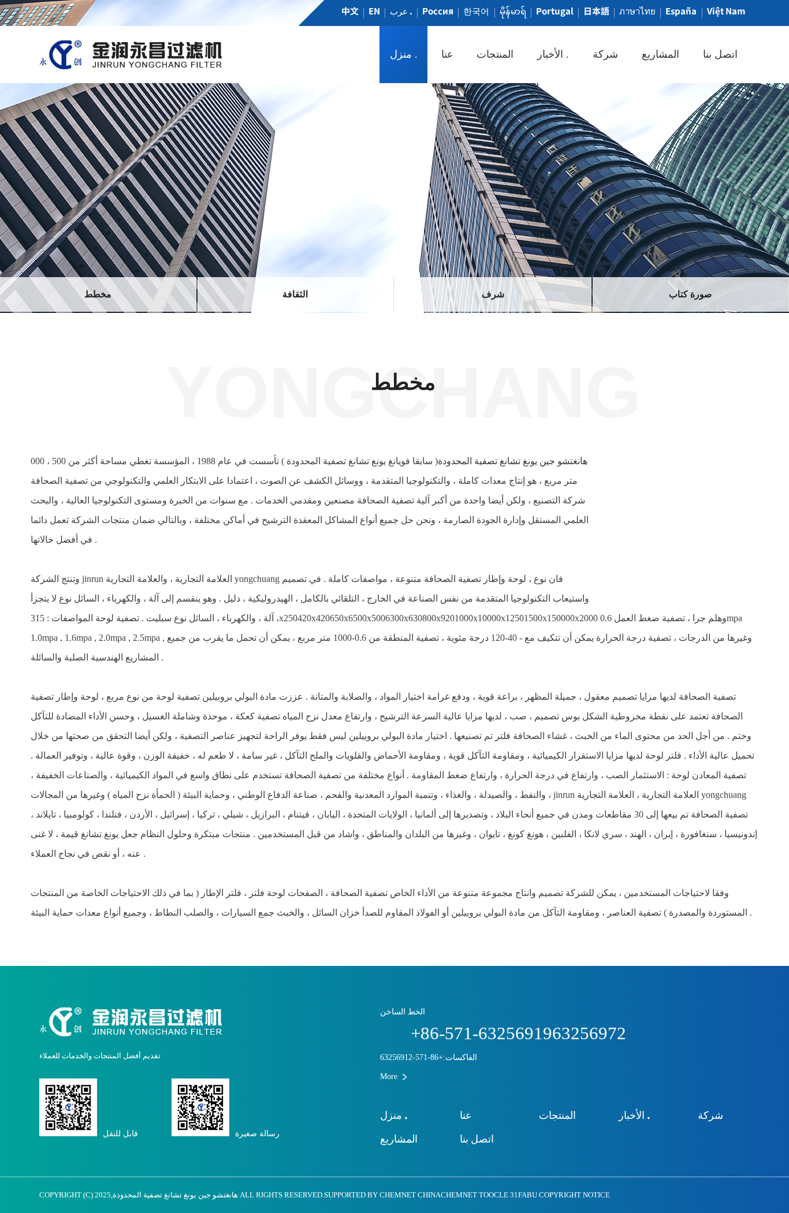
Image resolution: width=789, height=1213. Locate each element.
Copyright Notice (574, 1195)
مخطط (97, 294)
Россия (437, 11)
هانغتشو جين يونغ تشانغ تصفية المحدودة (512, 461)
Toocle (493, 1195)
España (681, 11)
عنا (447, 54)
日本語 (596, 11)
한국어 (476, 11)
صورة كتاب (690, 294)
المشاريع (660, 54)
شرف (493, 294)
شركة (605, 54)
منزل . (404, 54)
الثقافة (295, 294)
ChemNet (397, 1195)
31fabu (523, 1195)
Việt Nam (726, 11)
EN (374, 11)
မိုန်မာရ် (513, 11)
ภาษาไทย (637, 11)
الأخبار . (553, 54)
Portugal (555, 11)
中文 (350, 11)
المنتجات (495, 54)
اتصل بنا (720, 54)
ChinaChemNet (447, 1195)
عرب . (401, 11)
